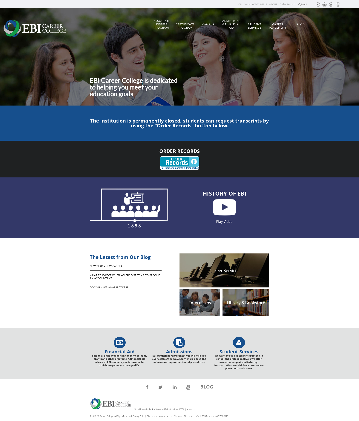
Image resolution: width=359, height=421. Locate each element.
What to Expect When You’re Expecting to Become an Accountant (125, 276)
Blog (301, 24)
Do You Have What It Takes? (109, 287)
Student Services (254, 26)
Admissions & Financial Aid (231, 24)
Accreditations (165, 416)
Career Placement (277, 26)
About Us (191, 409)
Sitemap (178, 416)
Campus (208, 24)
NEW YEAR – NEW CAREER (106, 266)
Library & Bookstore (246, 302)
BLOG (206, 387)
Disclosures (152, 416)
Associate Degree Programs (162, 24)
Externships (199, 302)
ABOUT (273, 4)
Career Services (224, 270)
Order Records (288, 4)
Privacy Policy (139, 416)
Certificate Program (185, 26)
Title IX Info (189, 416)
